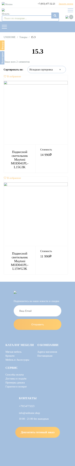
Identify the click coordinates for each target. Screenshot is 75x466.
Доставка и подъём (15, 378)
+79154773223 (26, 406)
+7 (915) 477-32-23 (46, 4)
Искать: (6, 13)
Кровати (10, 355)
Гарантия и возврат (16, 386)
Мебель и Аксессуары (17, 359)
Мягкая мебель (13, 351)
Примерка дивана (15, 382)
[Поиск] (55, 15)
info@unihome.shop (29, 413)
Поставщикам (44, 355)
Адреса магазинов (47, 351)
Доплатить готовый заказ (37, 432)
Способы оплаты (14, 374)
